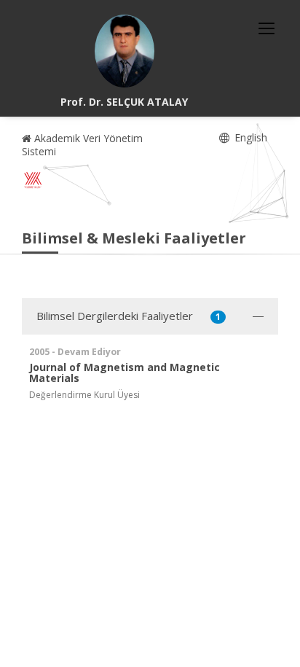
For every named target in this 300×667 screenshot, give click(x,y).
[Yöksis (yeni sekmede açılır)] (33, 180)
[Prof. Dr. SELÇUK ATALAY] (124, 51)
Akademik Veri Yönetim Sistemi (82, 144)
